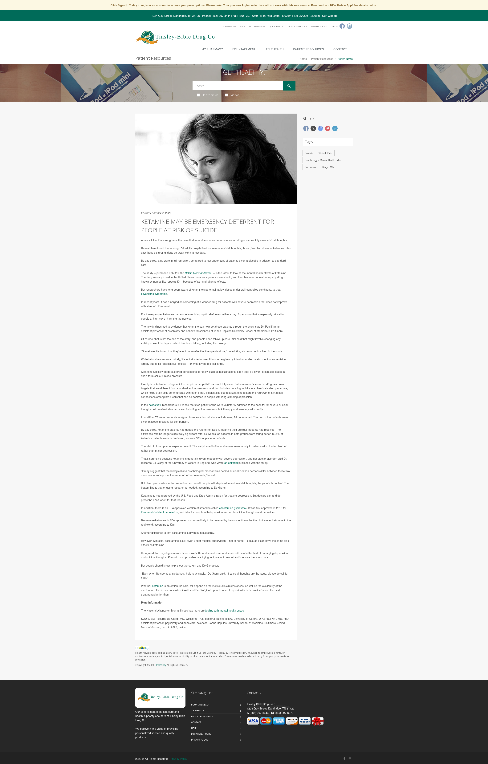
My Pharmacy (212, 49)
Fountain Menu (244, 49)
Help (242, 26)
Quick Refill (276, 26)
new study (155, 405)
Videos (234, 95)
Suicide (309, 153)
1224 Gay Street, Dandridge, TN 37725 (175, 16)
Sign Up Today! (319, 26)
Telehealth (275, 49)
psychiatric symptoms (154, 294)
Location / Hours (297, 26)
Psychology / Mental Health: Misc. (324, 160)
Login (334, 26)
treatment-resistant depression (159, 512)
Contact (340, 49)
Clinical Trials (325, 153)
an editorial (231, 463)
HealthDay (160, 665)
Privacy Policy (199, 739)
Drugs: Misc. (329, 167)
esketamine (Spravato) (233, 508)
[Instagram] (349, 26)
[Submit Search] (289, 86)
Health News (210, 95)
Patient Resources (308, 49)
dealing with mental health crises (224, 610)
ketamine (157, 586)
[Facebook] (342, 26)
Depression (311, 167)
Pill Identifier (257, 26)
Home (303, 59)
